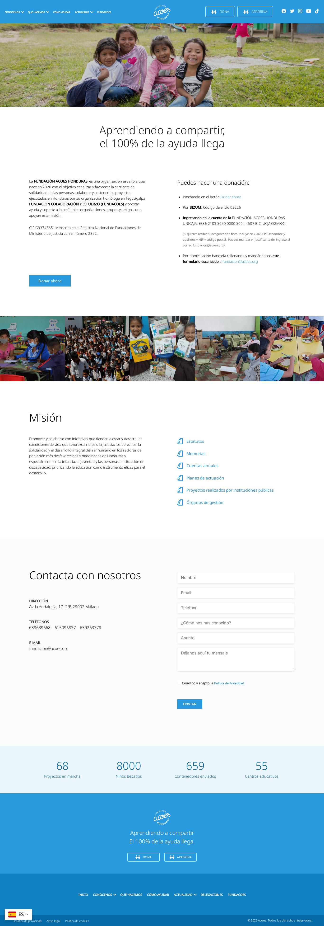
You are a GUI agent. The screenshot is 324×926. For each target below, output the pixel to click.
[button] (22, 12)
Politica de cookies (77, 921)
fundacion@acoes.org (240, 261)
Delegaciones (212, 895)
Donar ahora (231, 196)
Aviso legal (53, 921)
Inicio (83, 895)
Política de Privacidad (229, 683)
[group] (62, 769)
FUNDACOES (104, 12)
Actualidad (183, 895)
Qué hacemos (36, 12)
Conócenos (12, 12)
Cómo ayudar (61, 12)
